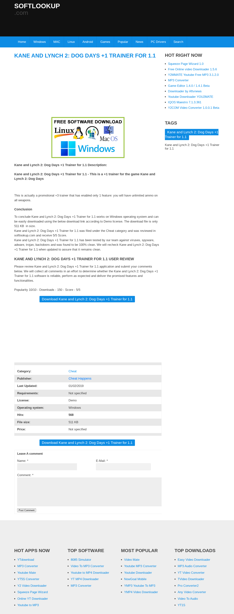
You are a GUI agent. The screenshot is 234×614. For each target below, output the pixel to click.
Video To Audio (188, 598)
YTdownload (25, 559)
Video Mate (131, 559)
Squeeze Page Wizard (32, 592)
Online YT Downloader (32, 598)
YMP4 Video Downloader (141, 592)
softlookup (37, 6)
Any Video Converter (192, 592)
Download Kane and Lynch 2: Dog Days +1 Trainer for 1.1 (87, 299)
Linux (71, 42)
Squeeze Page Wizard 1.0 (185, 64)
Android (87, 42)
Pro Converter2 (188, 585)
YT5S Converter (28, 579)
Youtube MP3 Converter (140, 566)
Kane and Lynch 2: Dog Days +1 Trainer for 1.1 (85, 56)
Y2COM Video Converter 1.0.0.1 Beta (193, 108)
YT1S (181, 605)
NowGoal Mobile (135, 579)
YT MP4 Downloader (85, 579)
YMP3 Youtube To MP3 (139, 585)
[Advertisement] (103, 24)
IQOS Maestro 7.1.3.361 (184, 102)
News (139, 42)
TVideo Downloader (191, 579)
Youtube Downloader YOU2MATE (190, 97)
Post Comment (27, 510)
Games (105, 42)
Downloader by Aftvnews (185, 91)
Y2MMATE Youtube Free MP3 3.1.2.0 (193, 75)
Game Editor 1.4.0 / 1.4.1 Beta (189, 86)
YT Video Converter (191, 572)
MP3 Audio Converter (192, 566)
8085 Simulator (81, 559)
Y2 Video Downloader (32, 585)
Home (22, 42)
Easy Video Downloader (194, 559)
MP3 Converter (178, 80)
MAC (56, 42)
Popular (123, 42)
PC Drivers (158, 42)
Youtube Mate (26, 572)
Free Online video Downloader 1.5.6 (192, 69)
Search (178, 42)
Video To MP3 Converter (87, 566)
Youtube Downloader (138, 572)
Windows (39, 42)
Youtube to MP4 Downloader (90, 572)
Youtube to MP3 (28, 605)
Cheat (73, 371)
